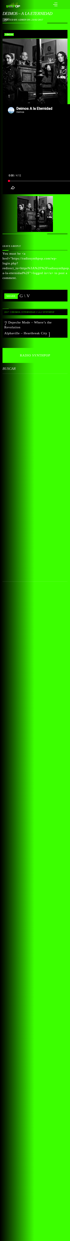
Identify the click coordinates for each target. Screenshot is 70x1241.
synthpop (48, 312)
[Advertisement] (35, 473)
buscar (9, 368)
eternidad (29, 312)
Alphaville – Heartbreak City (26, 333)
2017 (6, 312)
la (39, 312)
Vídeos (9, 34)
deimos (15, 312)
